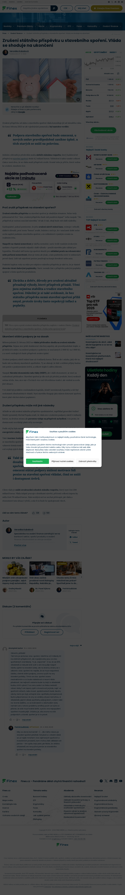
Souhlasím (37, 461)
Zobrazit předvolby (87, 461)
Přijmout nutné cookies (62, 461)
